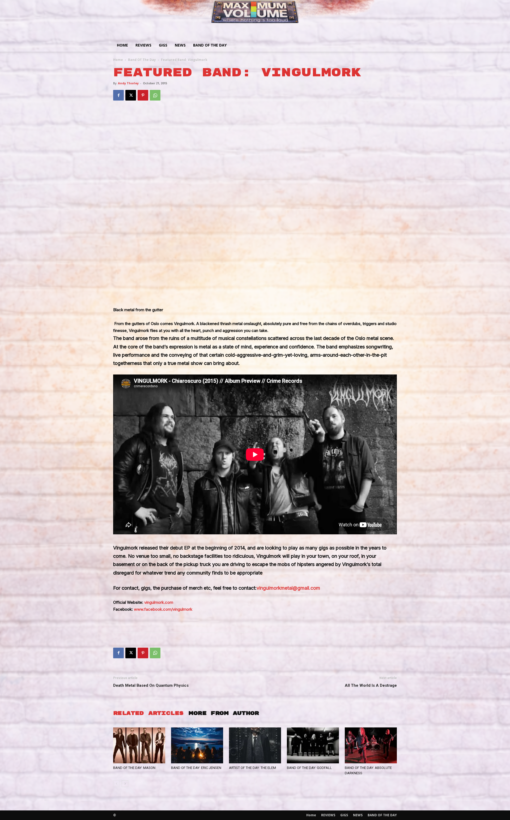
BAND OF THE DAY (210, 45)
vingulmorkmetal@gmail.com (288, 588)
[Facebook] (118, 95)
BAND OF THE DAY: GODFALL (309, 768)
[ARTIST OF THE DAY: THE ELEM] (255, 745)
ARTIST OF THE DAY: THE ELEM (252, 768)
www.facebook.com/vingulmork (163, 609)
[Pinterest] (143, 95)
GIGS (163, 45)
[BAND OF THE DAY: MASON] (139, 745)
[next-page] (125, 783)
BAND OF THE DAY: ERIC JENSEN (196, 768)
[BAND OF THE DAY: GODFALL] (313, 745)
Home (122, 45)
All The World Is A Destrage (371, 685)
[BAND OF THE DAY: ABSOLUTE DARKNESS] (371, 745)
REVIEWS (143, 45)
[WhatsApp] (155, 95)
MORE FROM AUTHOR (224, 713)
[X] (130, 95)
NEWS (180, 45)
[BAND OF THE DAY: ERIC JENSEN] (197, 745)
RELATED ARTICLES (148, 713)
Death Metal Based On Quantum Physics (151, 685)
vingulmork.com (158, 602)
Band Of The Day (142, 59)
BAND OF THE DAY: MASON (134, 768)
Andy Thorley (128, 83)
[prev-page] (116, 783)
